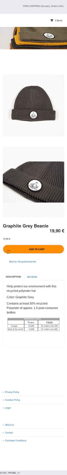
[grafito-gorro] (33, 182)
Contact (9, 432)
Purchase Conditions (15, 440)
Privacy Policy (12, 391)
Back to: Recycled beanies (22, 261)
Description (13, 276)
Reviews (32, 276)
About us (9, 424)
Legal (8, 407)
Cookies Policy (12, 399)
